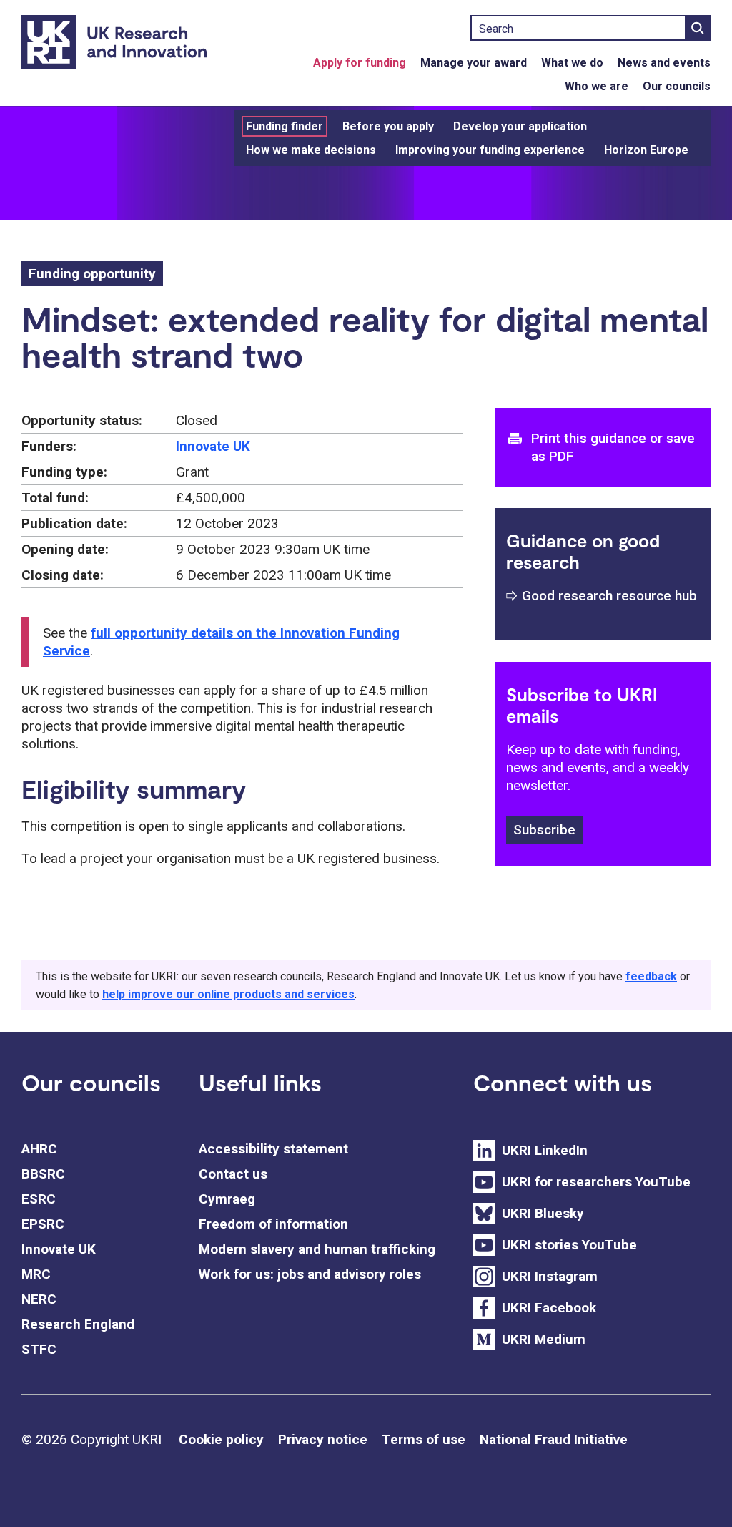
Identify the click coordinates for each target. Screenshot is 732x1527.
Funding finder (284, 126)
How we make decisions (311, 150)
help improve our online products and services (228, 994)
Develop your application (520, 126)
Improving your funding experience (490, 150)
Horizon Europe (646, 150)
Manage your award (473, 62)
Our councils (677, 86)
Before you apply (388, 126)
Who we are (596, 86)
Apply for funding (359, 62)
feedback (651, 976)
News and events (664, 62)
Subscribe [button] (544, 829)
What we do (572, 62)
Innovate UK (213, 446)
